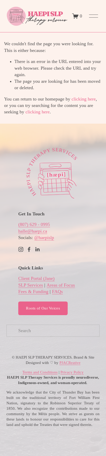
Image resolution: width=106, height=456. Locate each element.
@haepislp (44, 237)
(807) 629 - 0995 (34, 224)
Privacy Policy (72, 372)
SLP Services (30, 285)
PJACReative (70, 363)
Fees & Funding (33, 291)
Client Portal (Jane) (36, 278)
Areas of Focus (61, 285)
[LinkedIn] (37, 249)
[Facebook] (29, 249)
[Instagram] (20, 249)
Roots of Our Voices (43, 308)
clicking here (84, 99)
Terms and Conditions (40, 372)
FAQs (57, 291)
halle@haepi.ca (32, 231)
